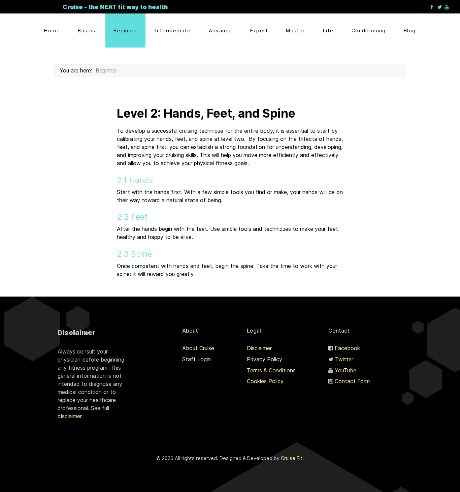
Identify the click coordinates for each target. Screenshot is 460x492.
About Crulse (198, 348)
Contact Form (352, 381)
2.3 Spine (134, 254)
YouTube (345, 370)
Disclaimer (259, 348)
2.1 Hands (135, 180)
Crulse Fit (291, 458)
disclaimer (69, 416)
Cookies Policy (265, 381)
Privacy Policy (264, 359)
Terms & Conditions (271, 370)
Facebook (347, 348)
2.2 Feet (132, 217)
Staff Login (196, 359)
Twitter (344, 359)
